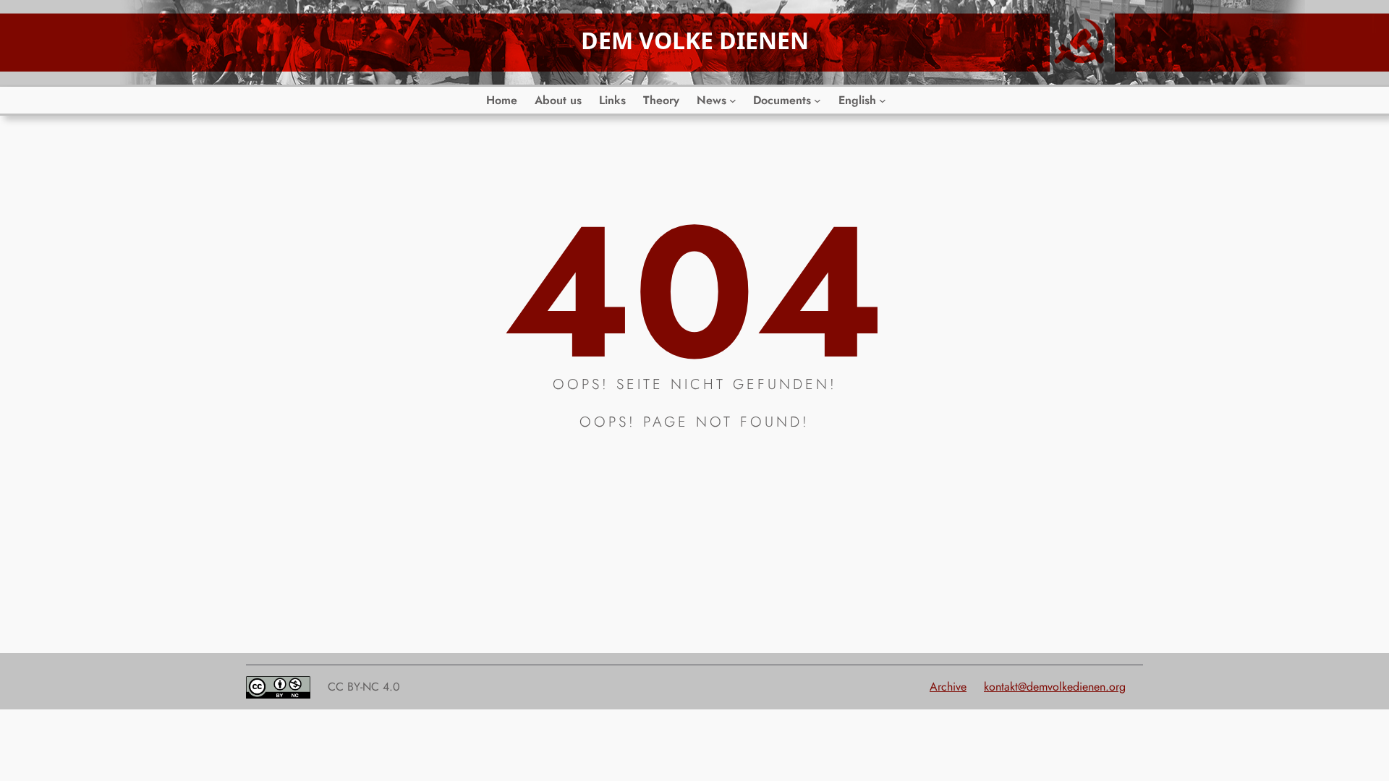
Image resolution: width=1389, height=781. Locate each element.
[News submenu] (732, 100)
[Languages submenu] (882, 100)
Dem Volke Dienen (695, 40)
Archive (948, 686)
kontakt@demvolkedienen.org (1055, 686)
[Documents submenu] (817, 100)
